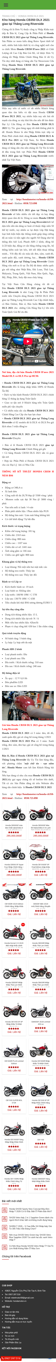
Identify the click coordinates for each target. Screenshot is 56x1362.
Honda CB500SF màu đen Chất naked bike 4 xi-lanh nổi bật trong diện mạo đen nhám (14, 829)
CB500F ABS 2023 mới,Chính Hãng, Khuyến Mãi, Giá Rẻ (40, 906)
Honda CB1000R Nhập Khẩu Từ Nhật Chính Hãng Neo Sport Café (41, 1063)
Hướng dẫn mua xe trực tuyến (18, 1322)
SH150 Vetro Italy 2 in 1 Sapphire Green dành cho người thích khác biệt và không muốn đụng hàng (31, 1218)
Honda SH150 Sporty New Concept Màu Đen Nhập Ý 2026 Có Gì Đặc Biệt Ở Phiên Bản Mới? (30, 1210)
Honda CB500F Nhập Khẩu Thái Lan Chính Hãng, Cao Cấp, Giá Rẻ (14, 984)
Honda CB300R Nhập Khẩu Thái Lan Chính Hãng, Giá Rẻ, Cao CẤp (41, 945)
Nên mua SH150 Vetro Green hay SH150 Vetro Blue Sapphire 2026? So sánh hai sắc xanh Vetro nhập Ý (30, 1237)
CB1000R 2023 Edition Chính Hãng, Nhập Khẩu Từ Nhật (14, 906)
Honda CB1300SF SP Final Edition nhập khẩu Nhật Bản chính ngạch (41, 866)
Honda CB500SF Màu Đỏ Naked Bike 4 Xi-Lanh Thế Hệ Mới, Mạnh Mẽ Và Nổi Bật (41, 829)
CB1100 (40, 1140)
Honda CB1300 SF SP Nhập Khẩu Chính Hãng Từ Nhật (41, 1102)
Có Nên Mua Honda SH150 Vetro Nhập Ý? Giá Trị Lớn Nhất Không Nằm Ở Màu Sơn (31, 1247)
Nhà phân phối (11, 1332)
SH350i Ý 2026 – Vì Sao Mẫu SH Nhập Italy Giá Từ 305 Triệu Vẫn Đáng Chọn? (30, 1227)
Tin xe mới (9, 1336)
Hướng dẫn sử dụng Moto (16, 1318)
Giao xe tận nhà (12, 1312)
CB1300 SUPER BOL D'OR (14, 1101)
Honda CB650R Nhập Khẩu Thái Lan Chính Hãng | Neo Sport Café (41, 984)
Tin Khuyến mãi (12, 1339)
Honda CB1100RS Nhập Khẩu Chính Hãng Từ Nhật (14, 1181)
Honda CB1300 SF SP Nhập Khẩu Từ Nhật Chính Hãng (14, 1024)
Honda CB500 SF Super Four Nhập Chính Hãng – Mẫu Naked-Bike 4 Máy (14, 866)
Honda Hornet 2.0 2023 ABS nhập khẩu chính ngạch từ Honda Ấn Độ (14, 945)
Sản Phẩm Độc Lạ (13, 1342)
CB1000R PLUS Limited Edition (14, 1062)
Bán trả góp (10, 1315)
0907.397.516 (14, 1294)
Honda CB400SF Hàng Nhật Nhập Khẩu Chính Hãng (41, 1181)
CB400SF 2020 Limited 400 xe (40, 1023)
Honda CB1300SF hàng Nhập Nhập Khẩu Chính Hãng (14, 1141)
